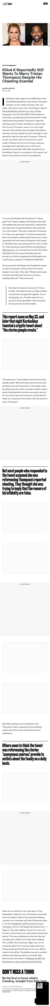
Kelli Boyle (10, 88)
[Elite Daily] (7, 3)
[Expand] (38, 984)
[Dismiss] (46, 984)
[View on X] (25, 354)
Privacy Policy (6, 991)
